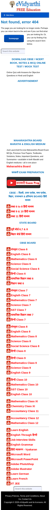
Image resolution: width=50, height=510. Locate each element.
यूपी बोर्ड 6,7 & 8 (19, 229)
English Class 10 (21, 394)
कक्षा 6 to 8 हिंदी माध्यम (22, 206)
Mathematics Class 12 (24, 423)
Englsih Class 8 (20, 331)
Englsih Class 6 (20, 254)
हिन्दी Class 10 (19, 379)
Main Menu (10, 15)
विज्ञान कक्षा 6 (17, 283)
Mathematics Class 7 (24, 300)
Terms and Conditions (29, 496)
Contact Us (26, 499)
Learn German (20, 473)
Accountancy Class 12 (25, 418)
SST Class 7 (18, 309)
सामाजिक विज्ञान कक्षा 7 (22, 314)
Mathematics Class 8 (24, 336)
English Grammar (22, 444)
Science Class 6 (21, 263)
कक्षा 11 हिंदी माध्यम (20, 216)
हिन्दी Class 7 (18, 319)
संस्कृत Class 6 (19, 249)
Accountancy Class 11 (25, 411)
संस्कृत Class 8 (19, 326)
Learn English (19, 430)
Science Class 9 (21, 367)
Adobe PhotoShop (22, 464)
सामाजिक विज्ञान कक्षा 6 (22, 278)
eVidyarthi (24, 502)
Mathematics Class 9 (24, 362)
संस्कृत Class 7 (19, 290)
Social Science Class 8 (25, 346)
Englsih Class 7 (20, 295)
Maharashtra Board (19, 166)
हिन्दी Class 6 (18, 273)
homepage (14, 38)
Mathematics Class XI (24, 401)
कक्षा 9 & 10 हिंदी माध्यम (23, 211)
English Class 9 (20, 372)
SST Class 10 (19, 389)
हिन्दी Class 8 (18, 351)
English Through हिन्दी (24, 434)
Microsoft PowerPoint (24, 459)
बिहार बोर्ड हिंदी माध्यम (21, 234)
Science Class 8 (21, 341)
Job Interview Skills (23, 439)
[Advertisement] (25, 110)
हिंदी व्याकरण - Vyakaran (24, 449)
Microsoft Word (20, 454)
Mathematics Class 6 (24, 259)
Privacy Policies (12, 496)
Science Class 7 (21, 305)
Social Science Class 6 (25, 268)
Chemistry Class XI (23, 406)
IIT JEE (15, 483)
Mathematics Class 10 (24, 384)
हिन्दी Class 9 (18, 358)
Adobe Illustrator (21, 468)
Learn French (19, 478)
